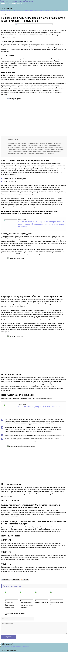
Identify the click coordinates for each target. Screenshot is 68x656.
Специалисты (18, 10)
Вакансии (39, 10)
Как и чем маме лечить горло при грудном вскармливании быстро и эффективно (26, 605)
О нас (34, 10)
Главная (2, 10)
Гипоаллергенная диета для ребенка (56, 603)
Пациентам (45, 10)
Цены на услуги (9, 10)
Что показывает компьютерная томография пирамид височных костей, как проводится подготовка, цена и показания (41, 224)
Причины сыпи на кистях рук (41, 603)
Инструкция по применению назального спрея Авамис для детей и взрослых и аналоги (10, 605)
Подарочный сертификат (57, 10)
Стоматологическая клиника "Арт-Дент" (17, 1)
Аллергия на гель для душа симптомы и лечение (39, 406)
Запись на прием (28, 10)
